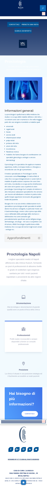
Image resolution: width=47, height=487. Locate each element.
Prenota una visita (30, 24)
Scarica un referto (23, 31)
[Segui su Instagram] (23, 449)
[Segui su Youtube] (36, 449)
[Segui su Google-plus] (17, 449)
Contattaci (14, 24)
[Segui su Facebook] (10, 449)
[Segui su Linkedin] (29, 449)
